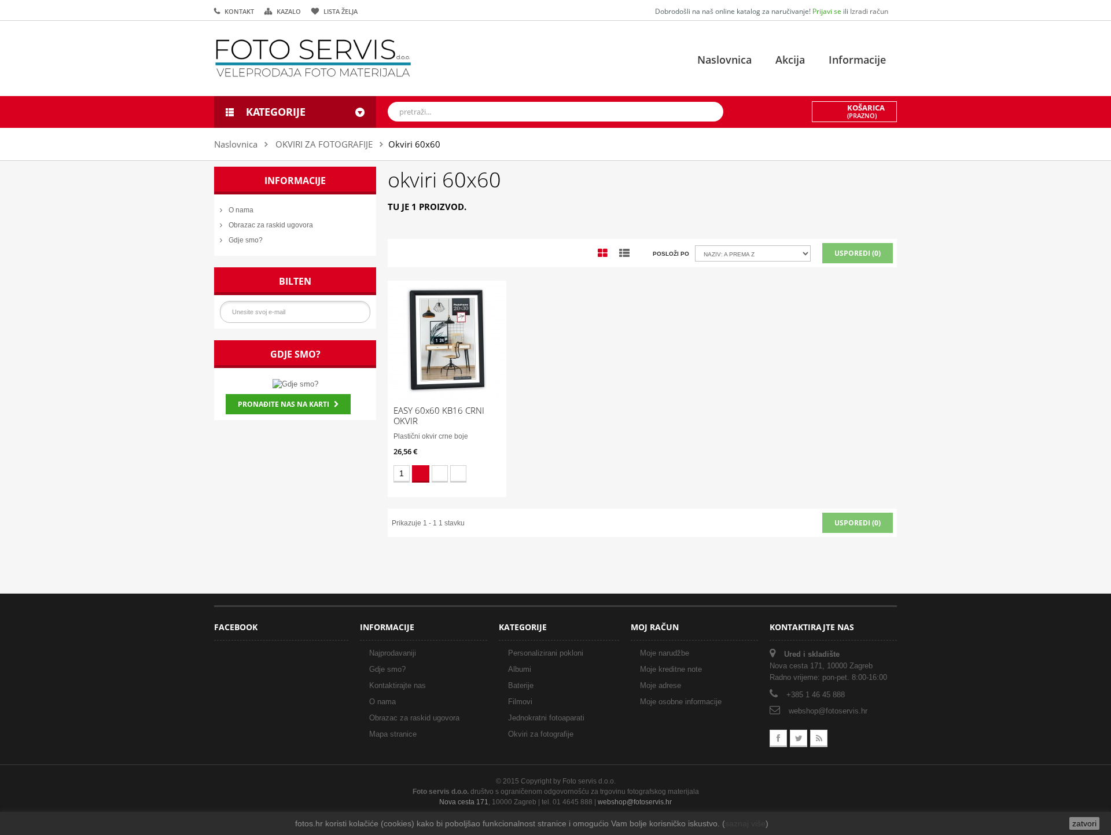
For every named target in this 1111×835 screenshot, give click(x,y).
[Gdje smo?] (295, 383)
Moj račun (655, 626)
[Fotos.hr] (313, 58)
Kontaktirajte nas (397, 685)
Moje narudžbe (664, 653)
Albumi (519, 669)
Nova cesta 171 (463, 802)
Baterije (521, 685)
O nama (240, 210)
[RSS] (818, 738)
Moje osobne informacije (681, 701)
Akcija (790, 60)
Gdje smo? (245, 240)
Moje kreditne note (671, 669)
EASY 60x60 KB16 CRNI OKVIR (438, 415)
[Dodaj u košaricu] (420, 474)
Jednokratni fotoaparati (546, 717)
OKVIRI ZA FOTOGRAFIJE (324, 144)
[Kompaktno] (603, 253)
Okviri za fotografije (540, 734)
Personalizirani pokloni (545, 653)
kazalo (289, 11)
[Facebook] (778, 738)
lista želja (340, 11)
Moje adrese (660, 685)
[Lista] (624, 253)
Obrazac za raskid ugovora (270, 225)
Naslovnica (724, 60)
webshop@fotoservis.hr (828, 711)
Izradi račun (869, 11)
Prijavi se (827, 11)
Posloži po (671, 254)
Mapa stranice (393, 734)
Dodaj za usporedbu (458, 474)
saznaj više (745, 823)
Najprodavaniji (392, 653)
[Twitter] (798, 738)
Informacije (857, 60)
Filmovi (520, 701)
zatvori (1084, 823)
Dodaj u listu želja (440, 474)
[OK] (359, 312)
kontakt (239, 11)
